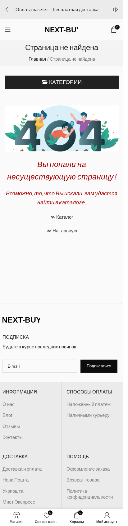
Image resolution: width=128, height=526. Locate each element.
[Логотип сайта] (61, 29)
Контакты (12, 437)
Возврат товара (82, 479)
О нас (8, 404)
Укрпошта (12, 491)
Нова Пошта (15, 479)
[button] (7, 9)
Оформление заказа (88, 469)
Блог (7, 415)
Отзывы (11, 426)
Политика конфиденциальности (89, 494)
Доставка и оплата (22, 469)
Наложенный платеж (88, 404)
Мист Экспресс (18, 502)
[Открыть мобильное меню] (8, 29)
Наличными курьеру (88, 415)
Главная (37, 59)
